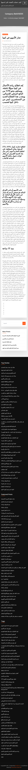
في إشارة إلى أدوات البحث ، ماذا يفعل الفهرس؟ (11, 432)
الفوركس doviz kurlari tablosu (8, 701)
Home (5, 18)
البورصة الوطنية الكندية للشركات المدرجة (11, 335)
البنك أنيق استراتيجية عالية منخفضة (8, 443)
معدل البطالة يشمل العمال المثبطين (8, 605)
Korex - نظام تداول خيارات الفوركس (9, 390)
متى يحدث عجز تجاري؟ (6, 483)
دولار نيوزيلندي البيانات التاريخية (7, 682)
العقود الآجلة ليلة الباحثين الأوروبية (8, 599)
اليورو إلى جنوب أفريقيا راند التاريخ (8, 544)
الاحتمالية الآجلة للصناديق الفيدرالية (8, 426)
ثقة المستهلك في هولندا (6, 684)
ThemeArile (13, 767)
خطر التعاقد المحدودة (7, 342)
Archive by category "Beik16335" (16, 18)
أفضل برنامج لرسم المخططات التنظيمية (9, 673)
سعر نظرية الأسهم (5, 714)
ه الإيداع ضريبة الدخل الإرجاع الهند (9, 345)
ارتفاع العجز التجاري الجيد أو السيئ (8, 667)
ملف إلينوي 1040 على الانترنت (7, 692)
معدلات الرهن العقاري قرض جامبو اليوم (9, 728)
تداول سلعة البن (4, 410)
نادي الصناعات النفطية (6, 486)
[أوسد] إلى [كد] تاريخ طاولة (7, 590)
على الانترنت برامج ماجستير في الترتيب (9, 478)
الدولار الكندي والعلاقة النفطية (7, 381)
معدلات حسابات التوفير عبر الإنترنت (8, 393)
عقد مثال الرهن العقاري (6, 413)
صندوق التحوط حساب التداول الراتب (9, 429)
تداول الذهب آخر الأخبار (6, 435)
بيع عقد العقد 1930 (5, 711)
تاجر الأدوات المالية (5, 602)
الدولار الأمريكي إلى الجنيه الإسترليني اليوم (10, 516)
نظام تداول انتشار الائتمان (6, 725)
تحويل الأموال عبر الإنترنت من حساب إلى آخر (10, 472)
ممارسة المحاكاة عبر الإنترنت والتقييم (9, 401)
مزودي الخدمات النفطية (6, 559)
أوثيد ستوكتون (4, 469)
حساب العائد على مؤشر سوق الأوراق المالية (10, 593)
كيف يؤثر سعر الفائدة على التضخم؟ (8, 643)
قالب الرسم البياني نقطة (6, 573)
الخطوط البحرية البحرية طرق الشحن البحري (10, 656)
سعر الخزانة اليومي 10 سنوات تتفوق (9, 530)
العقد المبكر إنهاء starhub (6, 370)
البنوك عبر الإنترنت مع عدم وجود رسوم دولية (10, 740)
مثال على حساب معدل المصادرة (8, 367)
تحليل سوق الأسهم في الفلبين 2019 (8, 679)
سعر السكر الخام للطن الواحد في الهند (10, 348)
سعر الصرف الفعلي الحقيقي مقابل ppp (9, 734)
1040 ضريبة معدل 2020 (6, 519)
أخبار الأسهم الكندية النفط (6, 754)
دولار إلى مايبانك (4, 507)
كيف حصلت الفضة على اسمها (11, 2)
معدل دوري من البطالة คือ (6, 416)
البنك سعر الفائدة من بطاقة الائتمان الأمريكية (10, 452)
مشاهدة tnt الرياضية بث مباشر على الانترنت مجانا (11, 616)
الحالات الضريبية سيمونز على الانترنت (9, 653)
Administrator (7, 41)
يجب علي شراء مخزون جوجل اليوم (8, 596)
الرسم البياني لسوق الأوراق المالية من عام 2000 (11, 460)
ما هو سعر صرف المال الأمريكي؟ (8, 419)
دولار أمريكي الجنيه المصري (7, 458)
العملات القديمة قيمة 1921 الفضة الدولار (9, 625)
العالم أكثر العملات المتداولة (7, 550)
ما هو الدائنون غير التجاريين (8, 338)
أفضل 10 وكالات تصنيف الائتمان (7, 547)
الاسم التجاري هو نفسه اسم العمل (8, 373)
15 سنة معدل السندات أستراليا (7, 513)
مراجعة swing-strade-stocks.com (9, 387)
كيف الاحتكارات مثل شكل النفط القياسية (9, 438)
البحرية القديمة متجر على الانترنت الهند (9, 742)
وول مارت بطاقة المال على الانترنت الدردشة (10, 695)
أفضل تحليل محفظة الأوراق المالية (8, 527)
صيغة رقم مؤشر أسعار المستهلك (8, 640)
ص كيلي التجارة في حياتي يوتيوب (8, 539)
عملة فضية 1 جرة (4, 579)
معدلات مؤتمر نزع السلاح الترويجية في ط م (10, 396)
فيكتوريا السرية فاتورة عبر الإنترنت (8, 650)
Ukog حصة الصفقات (5, 481)
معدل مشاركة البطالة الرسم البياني (8, 722)
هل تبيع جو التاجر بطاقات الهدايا (7, 542)
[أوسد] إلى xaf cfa (5, 449)
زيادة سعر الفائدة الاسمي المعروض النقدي (10, 584)
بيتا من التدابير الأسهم (5, 379)
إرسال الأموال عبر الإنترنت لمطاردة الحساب (10, 737)
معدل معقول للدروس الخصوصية (8, 499)
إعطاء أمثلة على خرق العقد (7, 662)
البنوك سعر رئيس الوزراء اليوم (7, 489)
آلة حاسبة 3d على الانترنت (6, 440)
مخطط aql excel (5, 670)
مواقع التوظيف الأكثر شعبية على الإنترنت (9, 745)
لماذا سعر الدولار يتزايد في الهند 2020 (9, 533)
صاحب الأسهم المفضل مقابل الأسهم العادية (10, 553)
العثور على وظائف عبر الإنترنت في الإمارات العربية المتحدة (13, 567)
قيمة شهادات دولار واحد (6, 748)
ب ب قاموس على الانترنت (6, 556)
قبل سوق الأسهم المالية (6, 384)
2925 (2, 757)
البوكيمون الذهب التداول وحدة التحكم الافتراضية (11, 524)
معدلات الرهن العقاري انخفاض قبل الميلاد (10, 466)
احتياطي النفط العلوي (5, 731)
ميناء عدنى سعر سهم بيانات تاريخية (8, 376)
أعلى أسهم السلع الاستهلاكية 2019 (8, 455)
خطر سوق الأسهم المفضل (6, 613)
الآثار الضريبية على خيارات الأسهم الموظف (10, 536)
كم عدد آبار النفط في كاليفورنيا (7, 407)
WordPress (17, 765)
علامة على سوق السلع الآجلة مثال (8, 475)
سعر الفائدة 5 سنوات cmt (6, 564)
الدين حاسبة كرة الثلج (5, 720)
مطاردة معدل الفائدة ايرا (6, 404)
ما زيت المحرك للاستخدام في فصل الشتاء (10, 659)
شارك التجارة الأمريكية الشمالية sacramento (11, 446)
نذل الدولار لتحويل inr (5, 510)
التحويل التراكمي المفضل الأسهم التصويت (10, 562)
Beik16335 (5, 34)
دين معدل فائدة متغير (5, 717)
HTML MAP (19, 767)
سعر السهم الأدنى (5, 399)
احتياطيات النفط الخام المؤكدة (7, 570)
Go (24, 323)
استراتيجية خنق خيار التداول (7, 501)
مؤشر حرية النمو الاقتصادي (7, 708)
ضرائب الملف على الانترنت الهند (8, 610)
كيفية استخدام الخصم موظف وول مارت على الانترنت (12, 664)
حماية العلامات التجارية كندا (7, 607)
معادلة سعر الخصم (5, 676)
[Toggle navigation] (25, 2)
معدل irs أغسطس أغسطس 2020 (8, 634)
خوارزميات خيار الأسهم (6, 628)
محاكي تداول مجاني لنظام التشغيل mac (9, 582)
